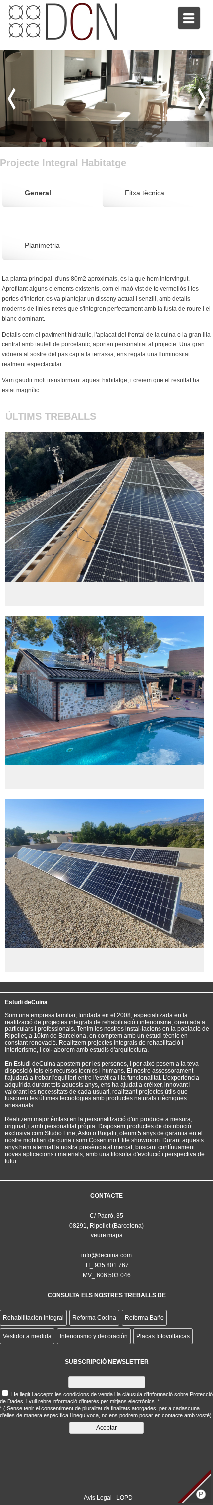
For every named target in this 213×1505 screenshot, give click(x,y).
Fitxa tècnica (144, 193)
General (38, 193)
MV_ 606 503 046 (107, 1275)
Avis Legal (98, 1497)
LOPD (124, 1497)
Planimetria (42, 245)
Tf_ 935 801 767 (107, 1265)
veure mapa (107, 1235)
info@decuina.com (106, 1255)
